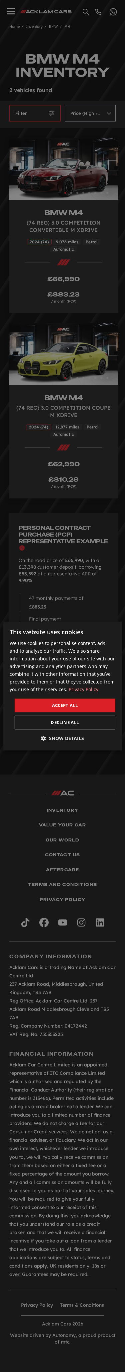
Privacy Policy (83, 690)
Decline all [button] (65, 722)
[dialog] (62, 686)
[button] (62, 738)
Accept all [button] (65, 705)
